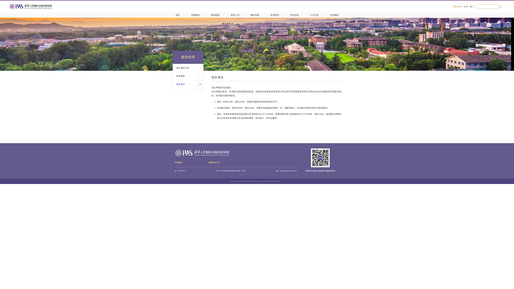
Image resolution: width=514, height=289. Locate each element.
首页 (177, 15)
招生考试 (180, 84)
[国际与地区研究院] (30, 6)
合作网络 (334, 15)
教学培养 (255, 15)
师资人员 (235, 15)
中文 (466, 6)
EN (471, 6)
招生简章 (180, 76)
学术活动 (294, 15)
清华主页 (457, 6)
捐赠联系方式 (214, 162)
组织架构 (215, 15)
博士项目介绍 (182, 67)
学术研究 (274, 15)
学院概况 (195, 15)
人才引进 (314, 15)
